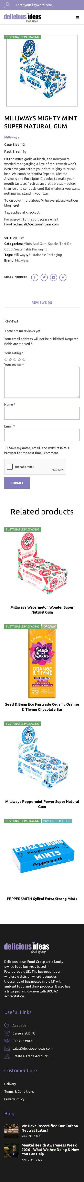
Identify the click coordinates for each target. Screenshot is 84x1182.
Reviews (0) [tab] (42, 302)
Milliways (11, 137)
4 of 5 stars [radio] (19, 359)
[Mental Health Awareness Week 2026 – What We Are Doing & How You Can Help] (11, 1150)
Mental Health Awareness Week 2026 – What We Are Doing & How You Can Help (50, 1149)
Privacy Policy (14, 1099)
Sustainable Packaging (30, 249)
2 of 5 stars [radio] (10, 359)
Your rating (13, 353)
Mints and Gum (34, 244)
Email (9, 426)
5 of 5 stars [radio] (24, 359)
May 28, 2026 (31, 1136)
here (15, 205)
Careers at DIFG (23, 1033)
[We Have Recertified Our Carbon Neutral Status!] (11, 1131)
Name (9, 404)
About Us (19, 1026)
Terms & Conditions (19, 1091)
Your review (14, 364)
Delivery (10, 1084)
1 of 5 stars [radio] (6, 359)
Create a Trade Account (30, 1056)
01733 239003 (22, 1041)
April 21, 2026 (32, 1160)
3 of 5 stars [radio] (15, 359)
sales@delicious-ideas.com (32, 1048)
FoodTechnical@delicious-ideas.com (31, 224)
